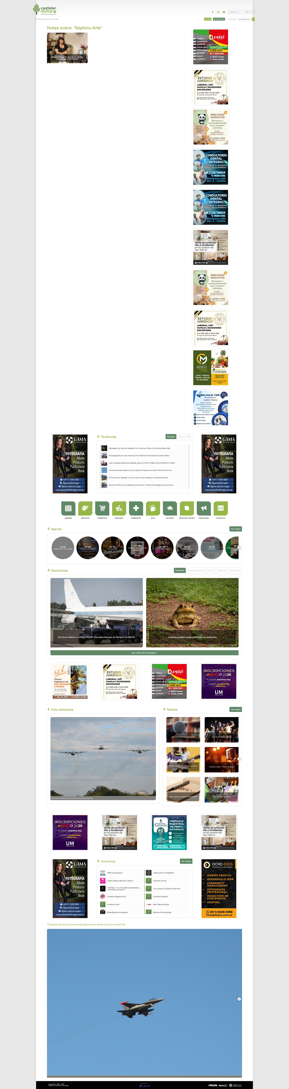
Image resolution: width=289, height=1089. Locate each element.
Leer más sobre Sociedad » (144, 652)
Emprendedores (195, 570)
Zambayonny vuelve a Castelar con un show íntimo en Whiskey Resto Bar (139, 448)
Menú (247, 12)
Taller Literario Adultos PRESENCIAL (183, 797)
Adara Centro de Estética (163, 873)
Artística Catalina (160, 896)
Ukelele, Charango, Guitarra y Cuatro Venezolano (183, 766)
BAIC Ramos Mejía (161, 904)
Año (189, 436)
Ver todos (235, 528)
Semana (171, 436)
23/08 (212, 548)
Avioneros (235, 570)
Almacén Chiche (159, 880)
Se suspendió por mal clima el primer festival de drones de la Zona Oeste (139, 455)
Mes (181, 436)
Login (208, 19)
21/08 (62, 548)
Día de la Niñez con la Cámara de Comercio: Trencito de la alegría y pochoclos (141, 485)
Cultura (210, 570)
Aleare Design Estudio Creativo (120, 880)
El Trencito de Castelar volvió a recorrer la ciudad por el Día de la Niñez (138, 477)
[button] (239, 547)
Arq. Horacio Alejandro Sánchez (166, 888)
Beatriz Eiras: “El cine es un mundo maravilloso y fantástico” (67, 58)
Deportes (222, 570)
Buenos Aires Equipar (162, 912)
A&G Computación (115, 873)
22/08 (88, 548)
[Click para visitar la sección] (68, 508)
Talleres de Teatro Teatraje (222, 737)
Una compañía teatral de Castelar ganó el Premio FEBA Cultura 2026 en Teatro (142, 463)
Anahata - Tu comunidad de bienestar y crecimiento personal (123, 888)
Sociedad (179, 570)
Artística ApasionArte (116, 896)
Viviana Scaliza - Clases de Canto (221, 767)
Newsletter (232, 19)
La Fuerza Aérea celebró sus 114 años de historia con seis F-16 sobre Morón (140, 470)
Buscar (233, 12)
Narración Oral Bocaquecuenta (183, 737)
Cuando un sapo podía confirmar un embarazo (192, 637)
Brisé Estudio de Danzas (117, 912)
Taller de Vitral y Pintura (221, 797)
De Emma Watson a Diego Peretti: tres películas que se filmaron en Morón (96, 637)
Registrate (219, 19)
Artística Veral (113, 904)
